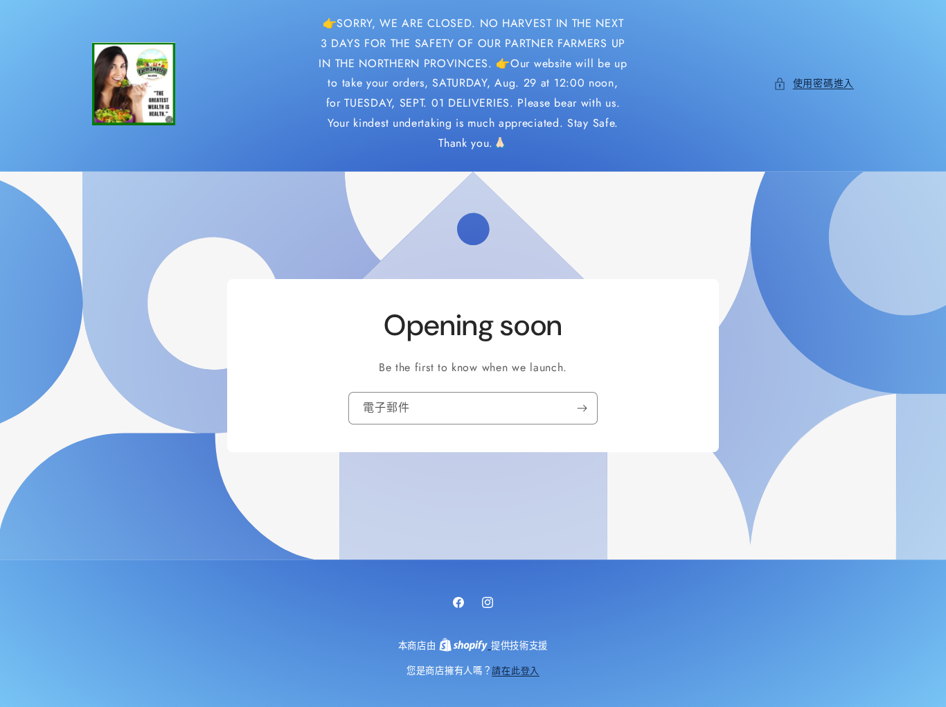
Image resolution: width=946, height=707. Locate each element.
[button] (814, 83)
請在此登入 (515, 670)
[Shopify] (465, 645)
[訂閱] (581, 407)
